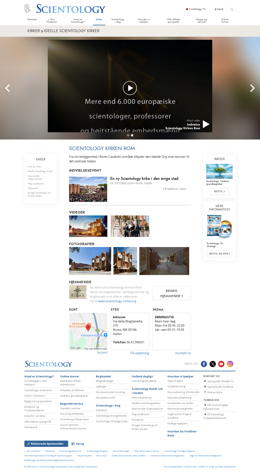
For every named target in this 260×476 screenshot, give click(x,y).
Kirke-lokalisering (141, 397)
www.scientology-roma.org (117, 301)
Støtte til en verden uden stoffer (129, 455)
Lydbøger (101, 386)
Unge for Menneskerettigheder (205, 455)
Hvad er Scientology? (78, 21)
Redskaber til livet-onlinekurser (70, 382)
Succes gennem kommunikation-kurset (73, 426)
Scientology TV (197, 9)
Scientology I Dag (108, 405)
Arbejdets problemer (72, 390)
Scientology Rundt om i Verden (147, 391)
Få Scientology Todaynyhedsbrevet (214, 416)
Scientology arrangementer (111, 415)
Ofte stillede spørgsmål (173, 21)
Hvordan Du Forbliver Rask (182, 433)
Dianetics (50, 451)
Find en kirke (34, 166)
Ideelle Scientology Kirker (40, 171)
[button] (128, 135)
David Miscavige (121, 451)
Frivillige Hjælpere (177, 423)
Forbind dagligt (142, 376)
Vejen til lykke (175, 381)
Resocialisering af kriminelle (183, 392)
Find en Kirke (214, 392)
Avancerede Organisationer (35, 177)
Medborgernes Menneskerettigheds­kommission (49, 460)
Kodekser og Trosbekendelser (34, 408)
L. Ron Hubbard (52, 21)
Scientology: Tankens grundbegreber (217, 182)
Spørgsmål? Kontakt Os (220, 381)
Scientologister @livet (144, 381)
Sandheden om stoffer (180, 403)
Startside (32, 19)
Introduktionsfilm (106, 397)
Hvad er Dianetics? (34, 395)
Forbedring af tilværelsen (74, 419)
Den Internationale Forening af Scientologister (48, 455)
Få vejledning (140, 353)
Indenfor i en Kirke (34, 416)
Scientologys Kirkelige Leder (112, 421)
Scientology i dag (118, 21)
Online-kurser (225, 21)
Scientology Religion (97, 451)
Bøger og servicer (201, 21)
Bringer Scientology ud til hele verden (39, 194)
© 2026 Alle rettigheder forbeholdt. (60, 466)
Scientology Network (70, 451)
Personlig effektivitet (72, 413)
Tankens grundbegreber (74, 395)
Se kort (102, 352)
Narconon (102, 455)
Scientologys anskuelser (38, 390)
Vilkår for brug (206, 466)
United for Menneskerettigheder (167, 455)
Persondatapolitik (172, 466)
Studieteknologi (176, 386)
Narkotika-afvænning (179, 397)
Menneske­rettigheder (180, 408)
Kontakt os (183, 353)
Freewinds (33, 188)
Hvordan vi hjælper (144, 21)
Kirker (99, 19)
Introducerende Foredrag (110, 392)
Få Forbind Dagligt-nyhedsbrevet (215, 406)
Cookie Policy (190, 466)
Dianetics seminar (70, 408)
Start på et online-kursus (146, 451)
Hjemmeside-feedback (220, 386)
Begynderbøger (105, 381)
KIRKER (40, 159)
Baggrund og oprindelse (38, 401)
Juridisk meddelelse (225, 466)
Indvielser (101, 410)
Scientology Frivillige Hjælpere (180, 451)
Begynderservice (71, 403)
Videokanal (30, 427)
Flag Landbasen (36, 183)
